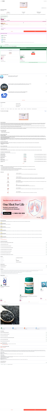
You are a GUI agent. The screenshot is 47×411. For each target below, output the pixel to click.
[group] (23, 4)
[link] (3, 1)
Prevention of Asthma (3, 131)
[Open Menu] (1, 1)
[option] (3, 108)
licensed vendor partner (3, 356)
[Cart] (45, 1)
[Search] (44, 1)
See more (1, 231)
